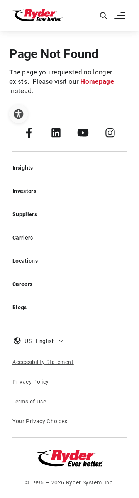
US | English (40, 341)
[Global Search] (103, 15)
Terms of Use (29, 401)
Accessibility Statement (43, 362)
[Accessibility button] (18, 114)
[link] (29, 132)
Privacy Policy (30, 382)
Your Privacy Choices (40, 421)
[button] (120, 15)
